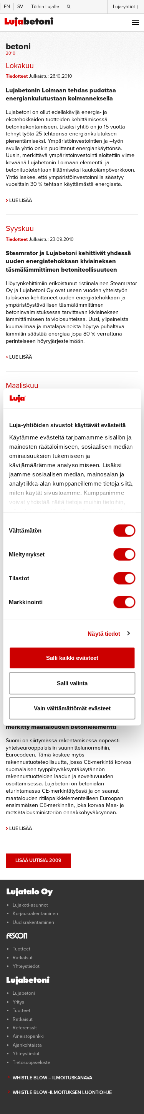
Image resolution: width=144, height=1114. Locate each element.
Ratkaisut (23, 958)
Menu (135, 22)
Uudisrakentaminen (33, 922)
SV (20, 6)
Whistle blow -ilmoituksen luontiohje (62, 1092)
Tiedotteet (17, 76)
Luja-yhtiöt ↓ (126, 6)
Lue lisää (19, 200)
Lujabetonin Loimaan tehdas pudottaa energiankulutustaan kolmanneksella (61, 94)
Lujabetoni (24, 993)
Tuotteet (21, 949)
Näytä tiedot (104, 633)
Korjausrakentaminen (35, 913)
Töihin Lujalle (45, 6)
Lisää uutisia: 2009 (38, 860)
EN (7, 6)
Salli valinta (72, 683)
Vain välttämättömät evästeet (72, 708)
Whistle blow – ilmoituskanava (52, 1078)
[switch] (124, 554)
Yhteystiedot (26, 966)
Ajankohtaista (27, 1045)
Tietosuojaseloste (31, 1062)
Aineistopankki (28, 1036)
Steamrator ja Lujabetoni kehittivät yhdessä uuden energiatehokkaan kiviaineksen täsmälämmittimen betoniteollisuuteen (68, 261)
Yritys (18, 1002)
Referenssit (25, 1028)
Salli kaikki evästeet (72, 658)
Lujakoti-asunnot (30, 905)
